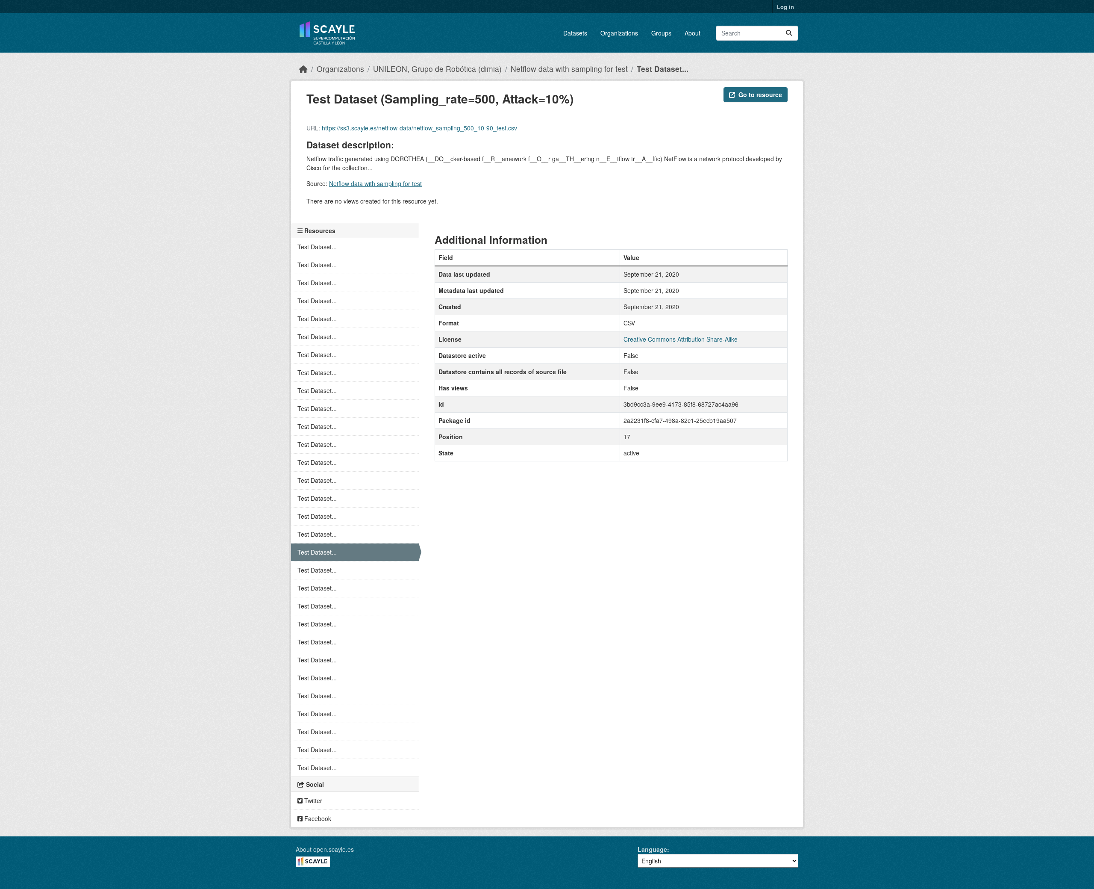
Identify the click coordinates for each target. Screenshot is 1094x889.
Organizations (619, 33)
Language (652, 849)
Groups (661, 33)
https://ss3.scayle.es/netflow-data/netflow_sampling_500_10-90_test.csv (419, 128)
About (692, 33)
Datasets (575, 33)
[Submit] (788, 33)
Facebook (317, 818)
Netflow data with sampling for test (569, 68)
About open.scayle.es (325, 849)
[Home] (303, 68)
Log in (785, 7)
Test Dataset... (662, 68)
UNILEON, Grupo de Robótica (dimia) (437, 68)
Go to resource (760, 94)
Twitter (312, 800)
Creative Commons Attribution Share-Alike (680, 339)
